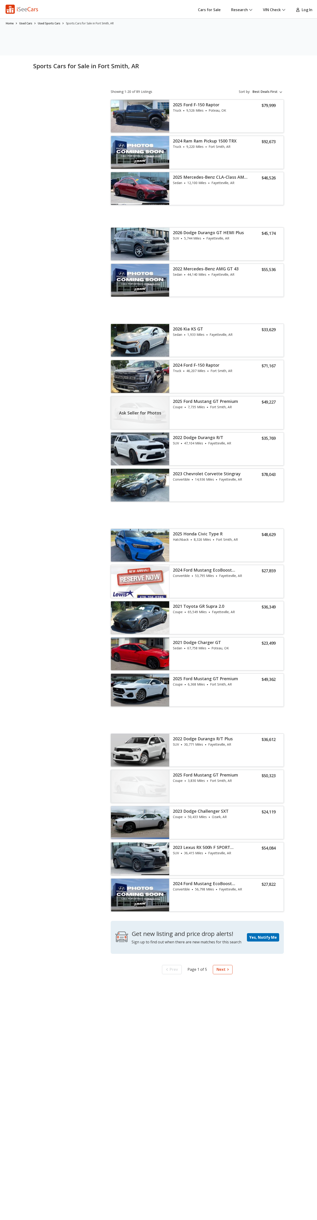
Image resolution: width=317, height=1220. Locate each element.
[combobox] (268, 92)
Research (239, 9)
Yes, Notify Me (263, 937)
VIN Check (272, 9)
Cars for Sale (209, 9)
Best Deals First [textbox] (265, 92)
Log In (306, 9)
